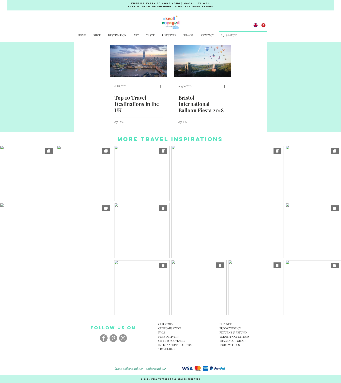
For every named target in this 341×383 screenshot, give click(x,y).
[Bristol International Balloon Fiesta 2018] (202, 61)
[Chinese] (263, 25)
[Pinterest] (113, 338)
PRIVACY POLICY (230, 328)
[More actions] (162, 86)
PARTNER (225, 324)
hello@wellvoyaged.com (129, 368)
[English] (255, 25)
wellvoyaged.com (156, 368)
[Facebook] (104, 338)
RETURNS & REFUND (233, 332)
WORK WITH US (229, 345)
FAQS (161, 332)
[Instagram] (123, 338)
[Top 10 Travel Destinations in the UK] (138, 61)
